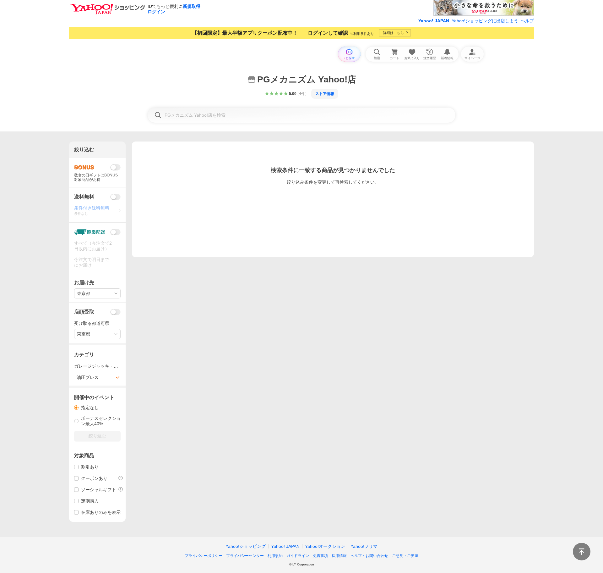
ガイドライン (297, 556)
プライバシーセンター (245, 556)
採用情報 (339, 556)
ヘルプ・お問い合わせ (369, 556)
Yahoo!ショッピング (245, 546)
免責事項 (320, 556)
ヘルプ (527, 20)
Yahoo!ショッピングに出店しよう (485, 20)
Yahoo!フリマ (364, 546)
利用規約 (275, 556)
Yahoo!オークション (325, 546)
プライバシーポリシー (203, 556)
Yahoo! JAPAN (433, 20)
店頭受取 (84, 311)
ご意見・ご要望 (405, 556)
